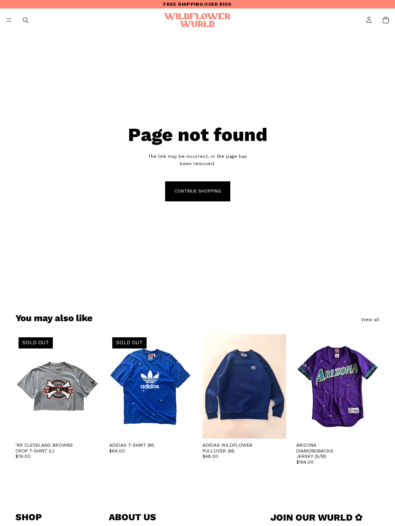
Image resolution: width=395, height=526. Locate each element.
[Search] (25, 20)
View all (370, 319)
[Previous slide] (211, 386)
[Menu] (9, 20)
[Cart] (385, 20)
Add (280, 426)
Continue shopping (197, 191)
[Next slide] (277, 386)
